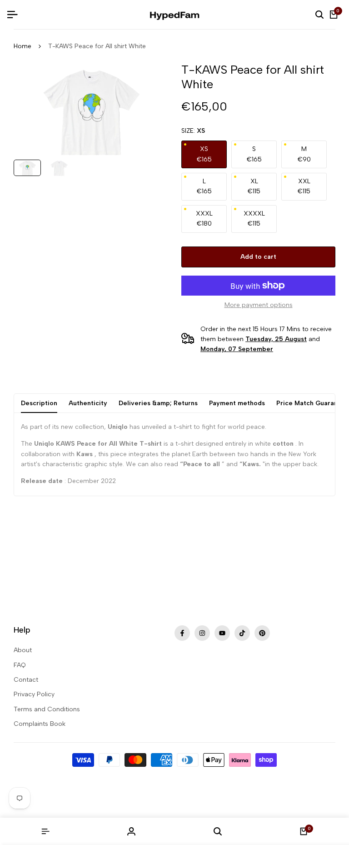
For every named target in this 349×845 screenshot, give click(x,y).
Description (39, 403)
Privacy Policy (34, 694)
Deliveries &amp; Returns (158, 403)
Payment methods (237, 403)
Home (22, 46)
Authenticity (88, 403)
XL (254, 186)
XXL (304, 186)
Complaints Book (39, 724)
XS (204, 154)
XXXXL (254, 218)
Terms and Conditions (47, 709)
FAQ (20, 665)
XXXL (204, 218)
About (23, 650)
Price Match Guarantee (312, 403)
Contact (26, 680)
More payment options (258, 305)
